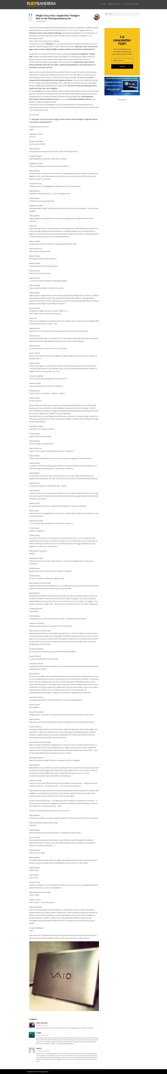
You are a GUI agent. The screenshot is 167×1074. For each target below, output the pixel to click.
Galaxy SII (76, 83)
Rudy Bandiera (41, 21)
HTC (33, 83)
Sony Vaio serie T (60, 30)
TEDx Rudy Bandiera (132, 4)
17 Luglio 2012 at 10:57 (42, 1025)
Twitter (66, 72)
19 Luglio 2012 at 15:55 (42, 1035)
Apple (38, 83)
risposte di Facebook (47, 72)
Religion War (47, 46)
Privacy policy (122, 99)
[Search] (106, 14)
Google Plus (75, 72)
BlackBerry (68, 83)
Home (104, 4)
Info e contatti (115, 4)
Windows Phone (57, 83)
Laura (38, 1033)
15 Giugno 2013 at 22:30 (42, 1051)
